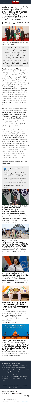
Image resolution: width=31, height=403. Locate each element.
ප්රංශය (3, 367)
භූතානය (4, 372)
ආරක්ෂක (19, 378)
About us (4, 401)
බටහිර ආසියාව (5, 369)
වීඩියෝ (3, 380)
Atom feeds (9, 391)
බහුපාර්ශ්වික (19, 374)
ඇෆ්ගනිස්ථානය (13, 369)
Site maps (15, 391)
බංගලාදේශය (26, 369)
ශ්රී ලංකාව (20, 372)
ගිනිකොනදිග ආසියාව (17, 376)
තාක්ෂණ (24, 378)
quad (10, 376)
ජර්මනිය (8, 367)
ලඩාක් (3, 378)
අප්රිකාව (18, 367)
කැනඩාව (18, 363)
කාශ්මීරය (25, 376)
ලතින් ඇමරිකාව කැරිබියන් (8, 365)
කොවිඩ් (14, 378)
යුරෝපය (16, 365)
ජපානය (3, 374)
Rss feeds (4, 391)
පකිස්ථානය (19, 369)
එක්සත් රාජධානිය (23, 365)
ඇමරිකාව (13, 363)
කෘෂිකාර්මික (8, 378)
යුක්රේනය (7, 363)
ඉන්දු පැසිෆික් (13, 374)
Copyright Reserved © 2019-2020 (9, 399)
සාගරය (8, 374)
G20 (3, 363)
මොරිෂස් (23, 367)
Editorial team (25, 401)
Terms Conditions (17, 401)
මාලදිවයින (9, 372)
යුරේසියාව (13, 367)
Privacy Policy (10, 401)
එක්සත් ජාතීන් (5, 376)
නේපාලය (15, 372)
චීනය (25, 372)
